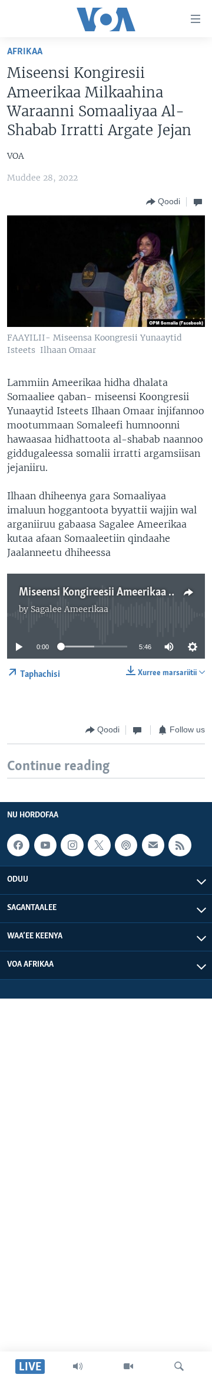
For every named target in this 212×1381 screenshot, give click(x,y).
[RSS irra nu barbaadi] (179, 845)
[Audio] (77, 1366)
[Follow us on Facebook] (18, 845)
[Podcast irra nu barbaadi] (126, 845)
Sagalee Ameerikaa (69, 609)
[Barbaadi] (179, 1366)
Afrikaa (24, 52)
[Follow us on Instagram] (72, 845)
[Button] (163, 202)
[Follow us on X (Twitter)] (99, 845)
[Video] (128, 1366)
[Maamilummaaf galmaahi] (153, 845)
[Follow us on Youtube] (45, 845)
